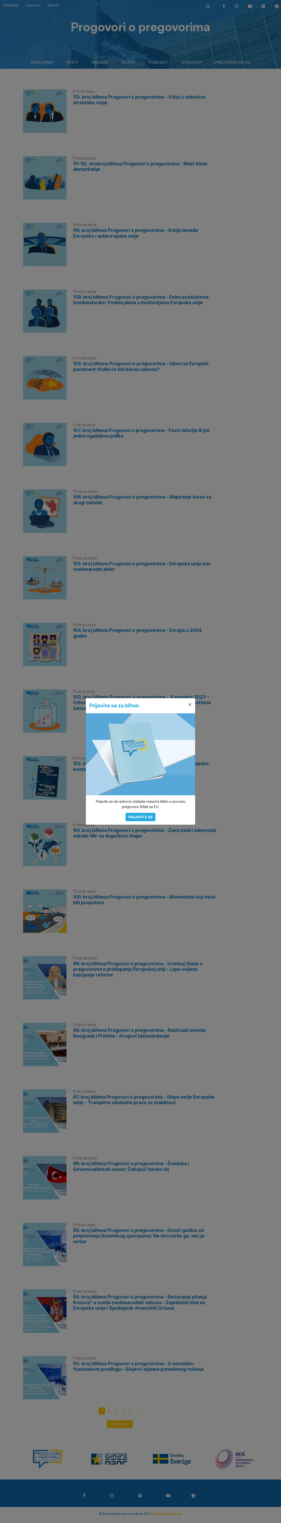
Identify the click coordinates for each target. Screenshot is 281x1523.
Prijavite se (140, 817)
